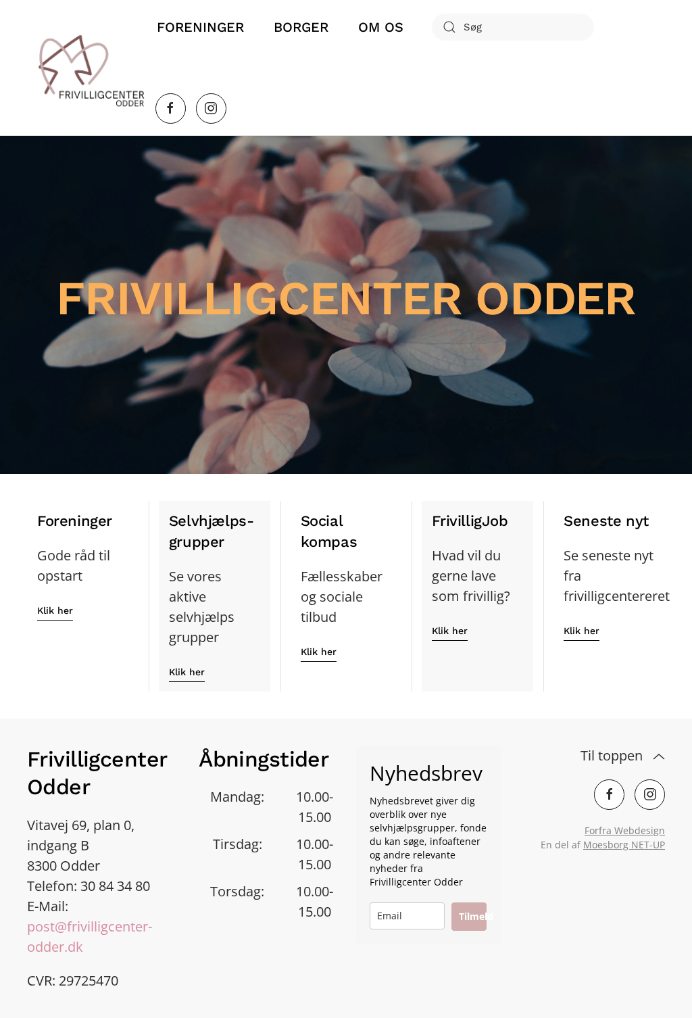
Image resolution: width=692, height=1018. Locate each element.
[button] (659, 757)
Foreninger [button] (200, 27)
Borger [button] (301, 27)
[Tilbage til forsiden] (91, 67)
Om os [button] (380, 27)
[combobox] (513, 27)
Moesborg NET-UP (624, 844)
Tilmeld (473, 916)
